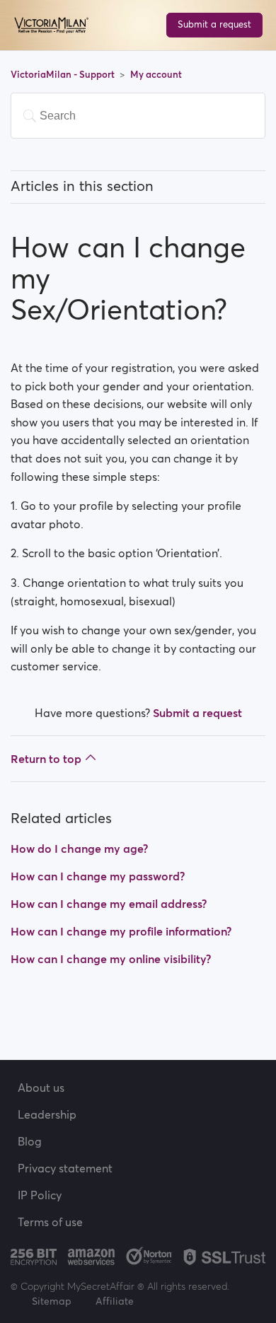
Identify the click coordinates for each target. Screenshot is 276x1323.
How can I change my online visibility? (111, 959)
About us (41, 1087)
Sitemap (51, 1301)
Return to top (46, 759)
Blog (30, 1141)
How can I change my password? (98, 876)
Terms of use (50, 1222)
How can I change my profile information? (121, 931)
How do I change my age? (79, 848)
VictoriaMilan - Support (64, 75)
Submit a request (214, 24)
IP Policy (40, 1195)
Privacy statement (65, 1168)
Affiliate (115, 1301)
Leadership (47, 1114)
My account (156, 75)
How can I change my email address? (109, 904)
